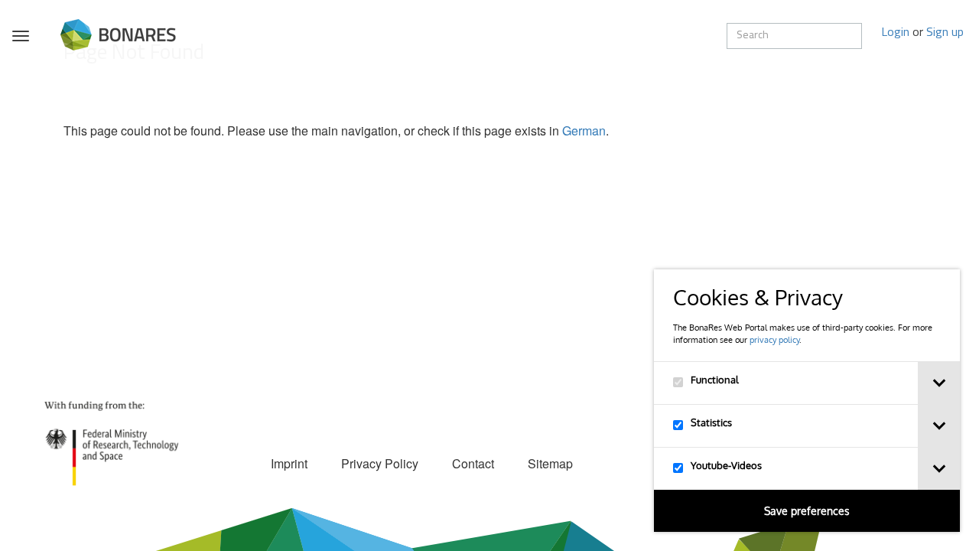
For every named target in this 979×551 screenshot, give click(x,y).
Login (895, 33)
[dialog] (807, 400)
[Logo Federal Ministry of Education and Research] (111, 442)
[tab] (939, 383)
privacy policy (774, 339)
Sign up (945, 33)
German (584, 130)
